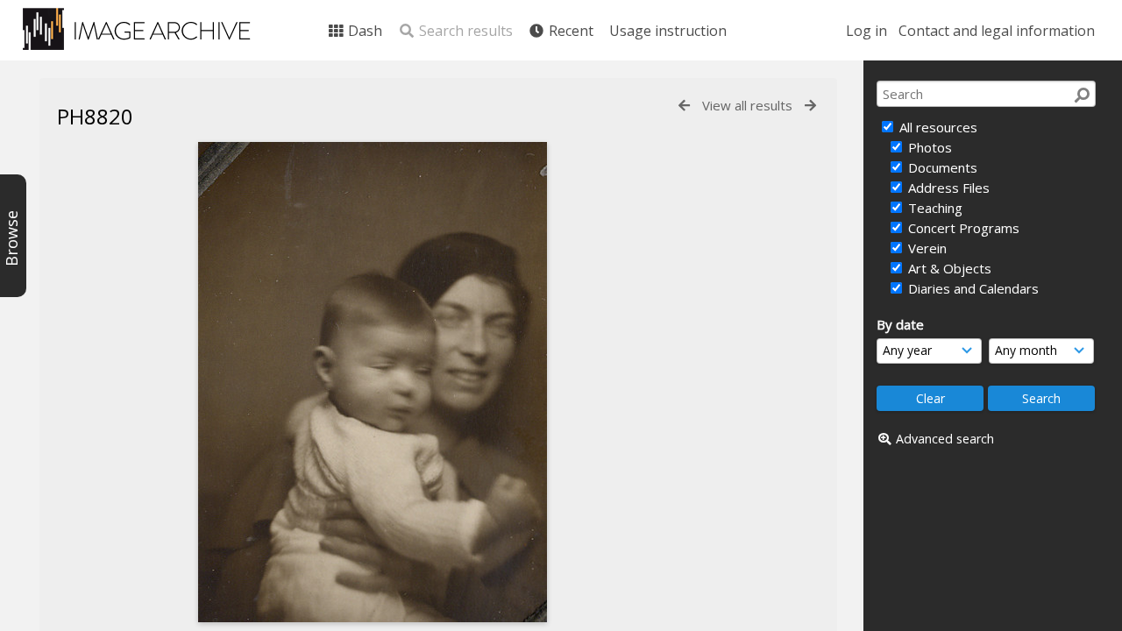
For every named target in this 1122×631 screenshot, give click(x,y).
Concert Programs (962, 228)
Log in (866, 30)
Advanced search (945, 438)
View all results (747, 105)
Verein (926, 248)
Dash (363, 30)
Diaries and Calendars (972, 288)
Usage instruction (668, 30)
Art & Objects (948, 268)
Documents (941, 167)
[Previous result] (684, 105)
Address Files (947, 187)
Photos (928, 147)
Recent (569, 30)
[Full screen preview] (372, 382)
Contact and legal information (996, 30)
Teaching (933, 207)
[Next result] (810, 105)
